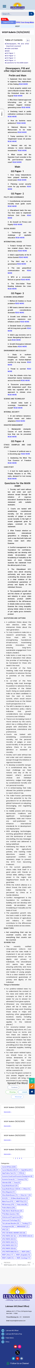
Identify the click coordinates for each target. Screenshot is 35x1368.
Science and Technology (11, 1220)
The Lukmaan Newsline (10, 1223)
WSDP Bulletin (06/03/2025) (14, 1135)
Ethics (26, 1189)
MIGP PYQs (21, 1201)
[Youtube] (15, 1346)
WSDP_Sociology (23, 1258)
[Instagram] (19, 1346)
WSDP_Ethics (7, 1255)
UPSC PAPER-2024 (9, 1242)
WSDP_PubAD (8, 1258)
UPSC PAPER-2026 (9, 1248)
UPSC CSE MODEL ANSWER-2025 (13, 1233)
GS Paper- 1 (10, 53)
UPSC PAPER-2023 (9, 1239)
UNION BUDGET (22, 1226)
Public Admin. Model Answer (12, 1211)
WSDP (17, 26)
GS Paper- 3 (10, 58)
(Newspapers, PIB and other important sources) (17, 45)
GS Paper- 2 (10, 56)
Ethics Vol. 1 (26, 1195)
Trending (26, 1223)
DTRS (21, 1173)
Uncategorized (8, 1226)
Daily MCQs (26, 1170)
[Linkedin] (13, 1358)
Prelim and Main (12, 48)
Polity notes (22, 1204)
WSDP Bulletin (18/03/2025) (14, 1121)
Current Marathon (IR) (10, 1170)
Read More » (7, 1112)
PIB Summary (8, 1204)
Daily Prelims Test (9, 1173)
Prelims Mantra (8, 1207)
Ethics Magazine (8, 1192)
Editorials (6, 1182)
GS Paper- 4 (10, 60)
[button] (27, 41)
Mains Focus (7, 1201)
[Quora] (17, 1358)
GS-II (5, 1198)
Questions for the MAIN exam (17, 63)
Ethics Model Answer (10, 1195)
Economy (22, 1179)
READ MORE (20, 421)
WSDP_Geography (23, 1255)
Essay (17, 1182)
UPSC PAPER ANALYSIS (10, 1251)
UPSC (5, 1229)
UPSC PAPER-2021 (9, 1236)
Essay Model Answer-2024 (11, 1189)
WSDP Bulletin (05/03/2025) (14, 1149)
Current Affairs (9, 1167)
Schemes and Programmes (12, 1217)
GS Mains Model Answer (19, 1198)
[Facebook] (21, 1358)
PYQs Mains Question (10, 1214)
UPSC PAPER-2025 (9, 1245)
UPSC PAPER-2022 (25, 1236)
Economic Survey (8, 1179)
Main (8, 51)
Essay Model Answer (10, 1186)
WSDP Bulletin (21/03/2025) (14, 1107)
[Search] (31, 14)
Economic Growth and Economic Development (17, 1176)
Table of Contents (14, 40)
